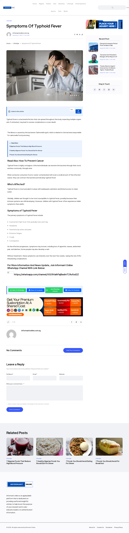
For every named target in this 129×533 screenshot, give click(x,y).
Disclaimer (109, 527)
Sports (53, 11)
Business (62, 4)
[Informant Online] (9, 7)
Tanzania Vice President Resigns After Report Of (108, 56)
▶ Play (78, 111)
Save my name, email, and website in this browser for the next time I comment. (28, 404)
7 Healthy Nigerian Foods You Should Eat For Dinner (25, 150)
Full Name (9, 374)
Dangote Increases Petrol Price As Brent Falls (108, 44)
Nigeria (41, 4)
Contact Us (100, 527)
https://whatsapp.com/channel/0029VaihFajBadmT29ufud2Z (46, 274)
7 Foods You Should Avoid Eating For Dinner (23, 154)
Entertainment (81, 4)
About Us (92, 527)
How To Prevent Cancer (31, 160)
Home (35, 4)
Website (61, 374)
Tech (59, 11)
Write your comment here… (15, 384)
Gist (54, 4)
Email (35, 374)
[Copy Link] (82, 35)
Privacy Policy (118, 527)
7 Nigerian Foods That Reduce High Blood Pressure (25, 146)
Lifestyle (70, 4)
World (66, 11)
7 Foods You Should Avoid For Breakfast (107, 462)
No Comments (14, 350)
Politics (48, 4)
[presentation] (44, 205)
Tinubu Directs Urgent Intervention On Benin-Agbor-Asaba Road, (108, 68)
